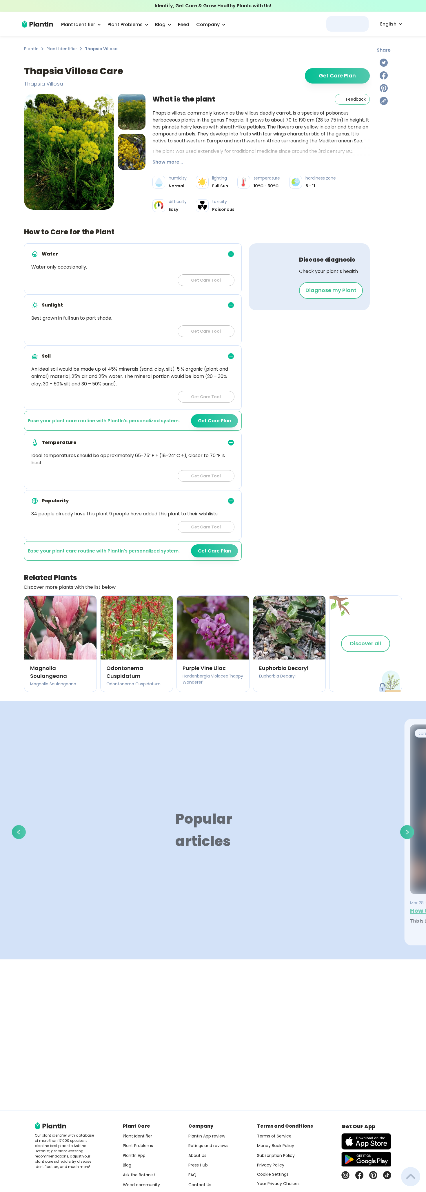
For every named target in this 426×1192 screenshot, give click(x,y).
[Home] (37, 24)
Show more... (167, 162)
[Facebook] (384, 75)
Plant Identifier (61, 49)
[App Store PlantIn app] (366, 1141)
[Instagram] (345, 1175)
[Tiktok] (387, 1175)
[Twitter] (384, 63)
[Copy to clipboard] (384, 101)
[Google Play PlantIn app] (366, 1159)
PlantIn (31, 49)
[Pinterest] (384, 88)
